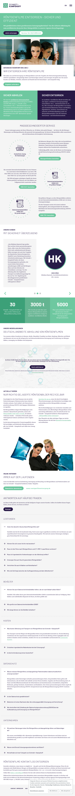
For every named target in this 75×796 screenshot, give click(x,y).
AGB (26, 788)
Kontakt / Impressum (17, 788)
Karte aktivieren (37, 367)
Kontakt (8, 509)
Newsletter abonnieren (13, 488)
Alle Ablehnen (53, 790)
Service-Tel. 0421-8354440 (31, 33)
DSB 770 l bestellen (47, 215)
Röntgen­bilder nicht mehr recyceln (13, 413)
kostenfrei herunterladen (63, 420)
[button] (5, 293)
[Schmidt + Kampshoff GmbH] (12, 5)
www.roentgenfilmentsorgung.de (38, 488)
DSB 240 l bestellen (28, 187)
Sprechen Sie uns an (44, 399)
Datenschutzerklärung (37, 372)
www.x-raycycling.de (17, 772)
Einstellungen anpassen (37, 790)
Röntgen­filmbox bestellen (49, 158)
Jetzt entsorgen (11, 33)
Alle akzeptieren (65, 790)
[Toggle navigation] (71, 5)
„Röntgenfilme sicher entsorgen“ (49, 415)
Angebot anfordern (12, 84)
